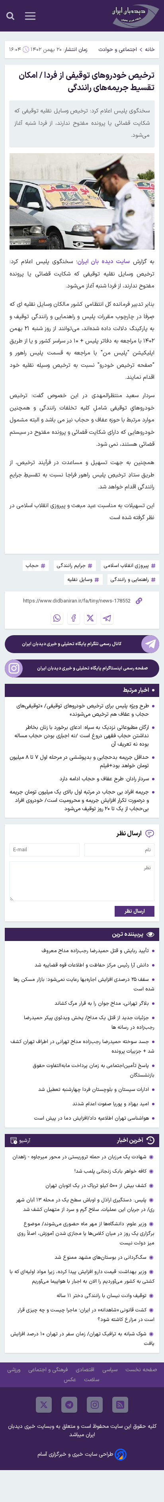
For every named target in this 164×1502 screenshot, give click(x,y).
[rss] (120, 1405)
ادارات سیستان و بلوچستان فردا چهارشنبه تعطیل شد (94, 1089)
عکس (71, 1380)
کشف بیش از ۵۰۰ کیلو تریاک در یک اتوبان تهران (95, 1185)
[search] (10, 16)
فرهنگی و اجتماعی (48, 1370)
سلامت (92, 1380)
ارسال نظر (135, 911)
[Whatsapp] (57, 618)
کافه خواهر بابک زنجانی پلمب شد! (110, 1171)
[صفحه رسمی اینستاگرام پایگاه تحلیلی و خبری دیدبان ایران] (14, 668)
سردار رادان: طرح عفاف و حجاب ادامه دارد (104, 779)
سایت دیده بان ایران (103, 262)
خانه (150, 49)
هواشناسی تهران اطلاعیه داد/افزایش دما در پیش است (92, 1118)
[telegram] (69, 1405)
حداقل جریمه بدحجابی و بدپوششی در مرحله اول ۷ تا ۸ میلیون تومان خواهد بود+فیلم (79, 761)
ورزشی (14, 1370)
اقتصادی (86, 1370)
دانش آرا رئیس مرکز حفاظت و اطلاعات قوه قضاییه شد (92, 965)
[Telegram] (107, 618)
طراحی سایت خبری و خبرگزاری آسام (75, 1454)
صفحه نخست (141, 1370)
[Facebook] (74, 618)
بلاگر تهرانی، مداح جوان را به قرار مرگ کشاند (102, 1003)
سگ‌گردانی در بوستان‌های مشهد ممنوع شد (100, 1257)
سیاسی (110, 1370)
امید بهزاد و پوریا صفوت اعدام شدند (111, 1104)
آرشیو (24, 1140)
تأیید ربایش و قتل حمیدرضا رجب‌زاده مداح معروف (96, 951)
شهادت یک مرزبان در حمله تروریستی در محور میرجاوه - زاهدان (79, 1157)
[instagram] (95, 1405)
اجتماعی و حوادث (117, 49)
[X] (90, 618)
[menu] (30, 16)
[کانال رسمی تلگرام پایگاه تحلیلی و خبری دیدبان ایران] (150, 644)
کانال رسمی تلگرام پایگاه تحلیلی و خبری (71, 644)
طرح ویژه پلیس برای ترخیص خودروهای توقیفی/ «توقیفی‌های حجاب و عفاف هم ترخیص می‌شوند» (82, 710)
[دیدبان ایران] (134, 15)
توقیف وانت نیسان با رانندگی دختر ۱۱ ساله (101, 1295)
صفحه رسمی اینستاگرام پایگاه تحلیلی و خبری (92, 668)
